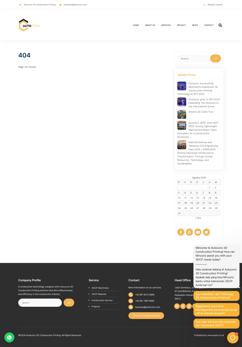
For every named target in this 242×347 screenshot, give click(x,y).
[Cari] (215, 58)
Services (166, 25)
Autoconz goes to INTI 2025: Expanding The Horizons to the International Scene (204, 103)
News (195, 25)
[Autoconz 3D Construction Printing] (29, 34)
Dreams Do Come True (200, 111)
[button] (232, 337)
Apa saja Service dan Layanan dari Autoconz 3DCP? (216, 323)
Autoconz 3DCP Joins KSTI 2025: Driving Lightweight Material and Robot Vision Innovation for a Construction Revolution (197, 129)
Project (181, 25)
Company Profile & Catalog (146, 315)
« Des (198, 217)
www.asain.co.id (215, 335)
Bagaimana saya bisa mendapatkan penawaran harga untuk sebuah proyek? (216, 309)
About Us (150, 25)
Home (136, 25)
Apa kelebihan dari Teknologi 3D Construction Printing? (215, 295)
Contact (208, 25)
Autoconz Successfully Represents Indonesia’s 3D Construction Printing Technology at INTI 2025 (197, 88)
